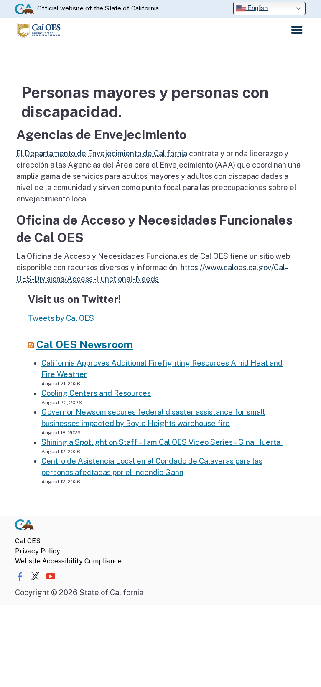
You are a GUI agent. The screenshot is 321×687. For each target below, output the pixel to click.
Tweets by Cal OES (61, 318)
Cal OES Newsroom (84, 344)
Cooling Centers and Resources (96, 393)
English (257, 7)
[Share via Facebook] (19, 577)
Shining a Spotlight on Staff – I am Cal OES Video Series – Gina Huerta (162, 442)
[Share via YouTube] (50, 577)
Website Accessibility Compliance (68, 561)
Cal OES (28, 541)
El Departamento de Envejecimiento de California (101, 153)
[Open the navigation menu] (297, 30)
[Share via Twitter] (35, 577)
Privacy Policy (37, 551)
